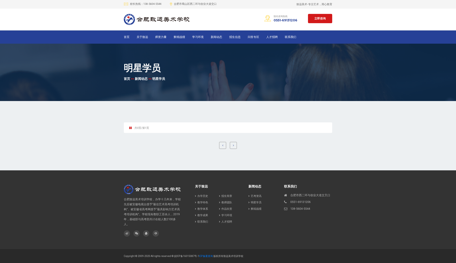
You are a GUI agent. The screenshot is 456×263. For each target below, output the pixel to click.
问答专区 (253, 37)
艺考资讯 (256, 196)
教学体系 (202, 208)
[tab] (130, 128)
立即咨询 (320, 18)
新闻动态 (216, 37)
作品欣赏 (226, 208)
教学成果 (202, 215)
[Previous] (222, 145)
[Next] (233, 145)
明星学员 (158, 79)
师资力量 (161, 37)
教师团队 (226, 202)
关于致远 (142, 37)
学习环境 (198, 37)
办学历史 (202, 196)
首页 (126, 37)
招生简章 (226, 196)
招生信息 (235, 37)
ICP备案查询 (206, 256)
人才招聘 (272, 37)
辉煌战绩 (179, 37)
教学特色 (202, 202)
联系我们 (290, 37)
